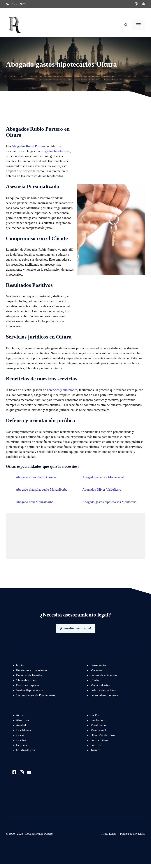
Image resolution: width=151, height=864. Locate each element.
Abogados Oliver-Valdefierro (101, 489)
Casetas (21, 740)
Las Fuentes (98, 720)
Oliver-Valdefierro (102, 735)
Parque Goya (99, 740)
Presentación (98, 665)
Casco (20, 735)
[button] (126, 24)
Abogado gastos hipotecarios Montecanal (109, 502)
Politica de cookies (103, 690)
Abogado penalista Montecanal (103, 477)
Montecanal (98, 730)
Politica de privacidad (132, 833)
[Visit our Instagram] (22, 772)
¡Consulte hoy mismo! (75, 628)
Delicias (21, 745)
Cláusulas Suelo (26, 680)
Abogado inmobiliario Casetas (36, 477)
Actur (19, 715)
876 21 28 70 (18, 4)
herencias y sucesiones (62, 390)
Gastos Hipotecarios (29, 690)
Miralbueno (98, 725)
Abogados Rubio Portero (28, 146)
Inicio (20, 665)
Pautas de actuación (103, 675)
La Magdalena (25, 750)
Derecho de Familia (29, 675)
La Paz (95, 715)
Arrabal (21, 725)
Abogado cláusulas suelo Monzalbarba (41, 489)
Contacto (96, 680)
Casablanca (23, 730)
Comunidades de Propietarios (35, 695)
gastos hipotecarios (57, 151)
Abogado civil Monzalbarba (34, 502)
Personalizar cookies (104, 695)
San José (96, 745)
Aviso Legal (108, 833)
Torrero (95, 750)
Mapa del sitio (100, 685)
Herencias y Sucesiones (31, 670)
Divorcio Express (27, 685)
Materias (96, 670)
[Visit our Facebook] (14, 772)
